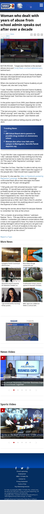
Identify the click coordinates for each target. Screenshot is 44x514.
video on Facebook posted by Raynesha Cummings (22, 177)
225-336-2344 (23, 493)
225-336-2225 (14, 491)
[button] (22, 50)
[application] (22, 51)
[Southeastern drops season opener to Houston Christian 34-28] (32, 275)
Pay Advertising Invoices (22, 486)
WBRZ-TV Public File (22, 476)
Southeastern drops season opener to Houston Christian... (32, 284)
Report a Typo (6, 237)
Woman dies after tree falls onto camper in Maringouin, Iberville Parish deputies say (22, 143)
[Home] (8, 6)
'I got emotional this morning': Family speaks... (11, 304)
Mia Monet (6, 38)
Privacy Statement (22, 481)
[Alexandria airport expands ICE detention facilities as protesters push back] (11, 275)
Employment (22, 474)
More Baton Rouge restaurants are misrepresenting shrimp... (31, 265)
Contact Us (22, 479)
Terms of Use (22, 484)
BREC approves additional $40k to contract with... (31, 304)
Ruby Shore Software (30, 499)
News (12, 34)
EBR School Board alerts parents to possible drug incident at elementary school (22, 135)
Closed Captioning (22, 471)
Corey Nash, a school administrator (28, 68)
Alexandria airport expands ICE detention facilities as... (10, 284)
